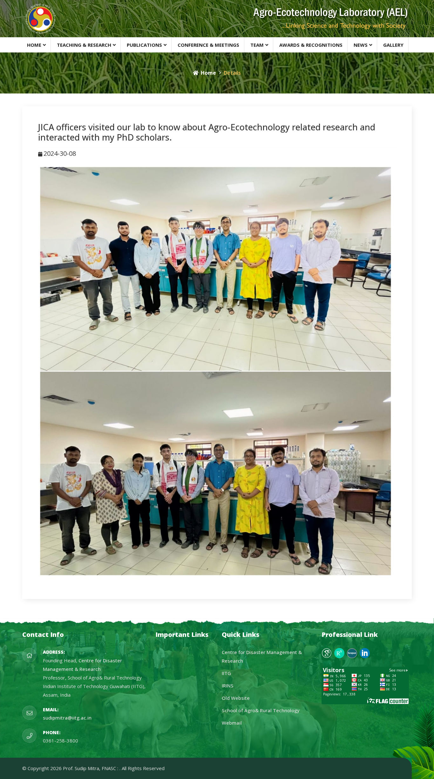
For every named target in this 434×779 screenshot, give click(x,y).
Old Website (236, 698)
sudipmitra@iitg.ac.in (67, 717)
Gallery (393, 45)
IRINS (228, 685)
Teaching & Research (84, 45)
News (361, 45)
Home (34, 45)
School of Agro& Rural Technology (261, 710)
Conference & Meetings (208, 45)
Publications (144, 45)
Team (257, 45)
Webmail (232, 723)
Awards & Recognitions (310, 45)
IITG (226, 673)
